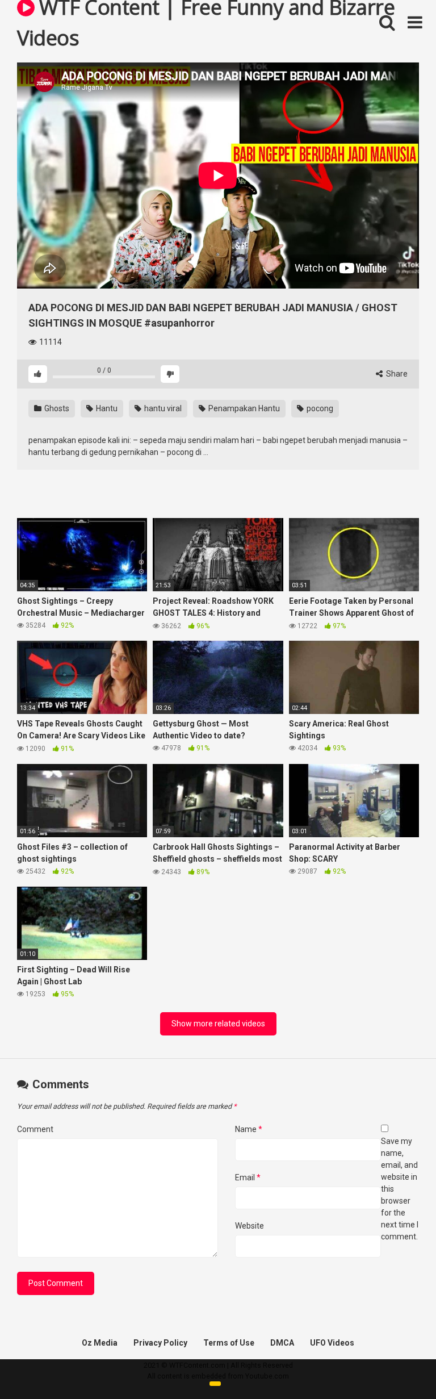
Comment (35, 1129)
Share (396, 373)
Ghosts (56, 408)
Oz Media (100, 1342)
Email (248, 1177)
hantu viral (162, 408)
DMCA (282, 1342)
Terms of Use (228, 1342)
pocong (319, 408)
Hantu (106, 408)
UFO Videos (332, 1342)
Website (249, 1225)
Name (248, 1129)
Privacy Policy (160, 1342)
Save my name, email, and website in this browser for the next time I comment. (399, 1189)
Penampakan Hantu (243, 408)
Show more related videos (218, 1023)
